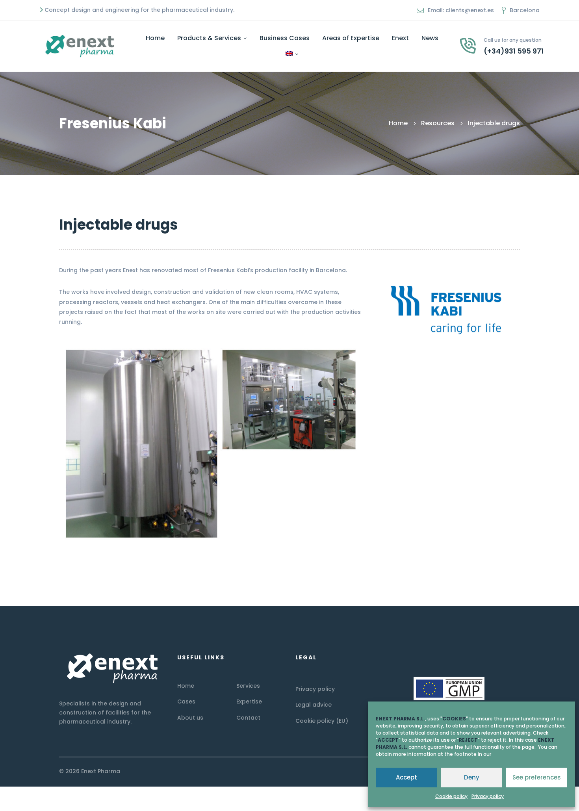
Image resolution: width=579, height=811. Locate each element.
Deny (471, 777)
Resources (438, 123)
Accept (406, 777)
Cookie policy (451, 796)
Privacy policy (487, 796)
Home (398, 123)
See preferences (536, 777)
